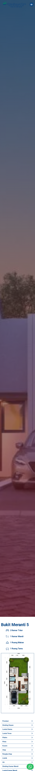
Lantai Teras (6, 733)
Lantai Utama (7, 729)
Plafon (4, 737)
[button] (31, 4)
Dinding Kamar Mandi (10, 766)
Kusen (4, 746)
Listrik (4, 758)
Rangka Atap (7, 754)
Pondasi (5, 721)
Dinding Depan (8, 725)
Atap (4, 750)
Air (3, 762)
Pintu (4, 741)
